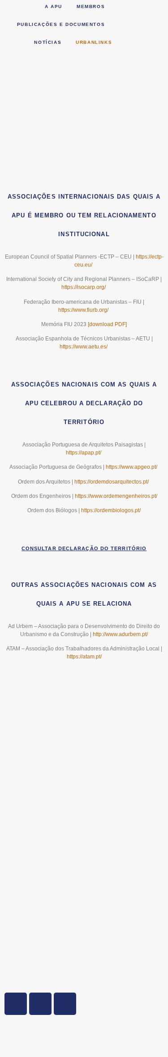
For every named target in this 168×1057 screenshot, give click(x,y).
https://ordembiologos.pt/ (111, 510)
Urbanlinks (94, 42)
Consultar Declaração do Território (84, 548)
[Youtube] (65, 1004)
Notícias (47, 42)
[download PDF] (107, 324)
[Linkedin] (15, 1004)
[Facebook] (40, 1004)
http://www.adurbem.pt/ (120, 634)
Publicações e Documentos (61, 24)
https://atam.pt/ (84, 657)
